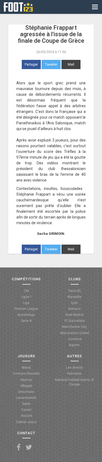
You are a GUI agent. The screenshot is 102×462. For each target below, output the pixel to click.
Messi (26, 367)
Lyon (74, 303)
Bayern (74, 345)
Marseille (74, 297)
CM (26, 291)
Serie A (26, 321)
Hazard (26, 416)
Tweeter (51, 64)
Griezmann (26, 392)
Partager (31, 64)
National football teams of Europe (74, 382)
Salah (26, 404)
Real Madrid (75, 315)
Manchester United (74, 333)
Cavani (26, 410)
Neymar (26, 380)
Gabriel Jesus (26, 422)
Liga (26, 303)
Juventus (74, 339)
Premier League (26, 309)
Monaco (74, 309)
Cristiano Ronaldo (26, 373)
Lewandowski (26, 398)
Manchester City (74, 327)
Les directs (74, 367)
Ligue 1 (26, 297)
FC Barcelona (74, 321)
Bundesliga (26, 315)
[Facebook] (19, 447)
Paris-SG (74, 291)
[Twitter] (29, 447)
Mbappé (26, 386)
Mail (71, 64)
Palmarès (74, 373)
